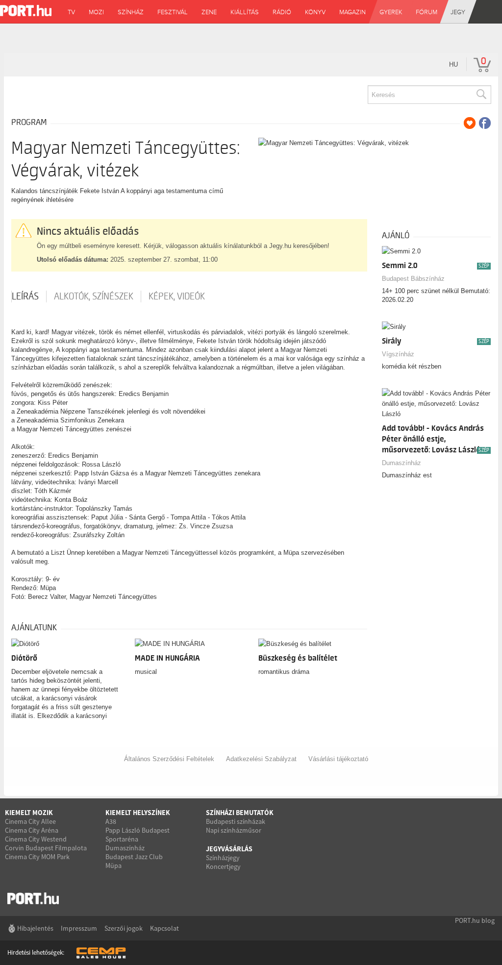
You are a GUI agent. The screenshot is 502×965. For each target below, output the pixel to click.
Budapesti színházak (235, 821)
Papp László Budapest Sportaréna (137, 834)
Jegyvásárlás (229, 848)
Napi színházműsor (233, 830)
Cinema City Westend (36, 839)
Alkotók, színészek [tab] (93, 296)
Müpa (113, 865)
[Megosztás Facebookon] (485, 123)
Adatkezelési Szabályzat (261, 759)
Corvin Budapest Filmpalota (46, 847)
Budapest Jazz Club (134, 856)
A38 (110, 821)
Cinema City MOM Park (37, 856)
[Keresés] (481, 94)
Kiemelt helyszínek (137, 812)
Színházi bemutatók (240, 812)
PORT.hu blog (475, 920)
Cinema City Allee (30, 821)
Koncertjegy (223, 866)
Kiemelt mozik (29, 812)
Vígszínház (398, 354)
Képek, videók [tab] (177, 296)
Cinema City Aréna (31, 830)
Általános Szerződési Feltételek (169, 759)
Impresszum (79, 928)
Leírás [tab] (25, 296)
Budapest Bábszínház (413, 278)
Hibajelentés (35, 928)
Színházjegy (223, 857)
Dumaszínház (401, 463)
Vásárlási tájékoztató (338, 759)
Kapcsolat (164, 928)
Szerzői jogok (123, 928)
